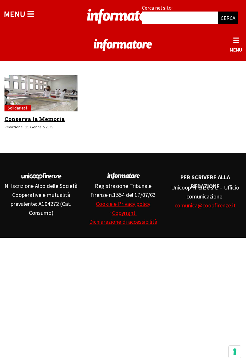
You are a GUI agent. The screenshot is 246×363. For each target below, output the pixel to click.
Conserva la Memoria (34, 119)
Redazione (13, 127)
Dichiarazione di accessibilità (123, 221)
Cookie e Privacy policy (123, 203)
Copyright (124, 212)
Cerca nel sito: (157, 7)
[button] (19, 14)
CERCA (228, 18)
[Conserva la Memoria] (41, 93)
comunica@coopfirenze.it (205, 205)
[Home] (123, 15)
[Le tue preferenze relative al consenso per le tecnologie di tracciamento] (235, 352)
